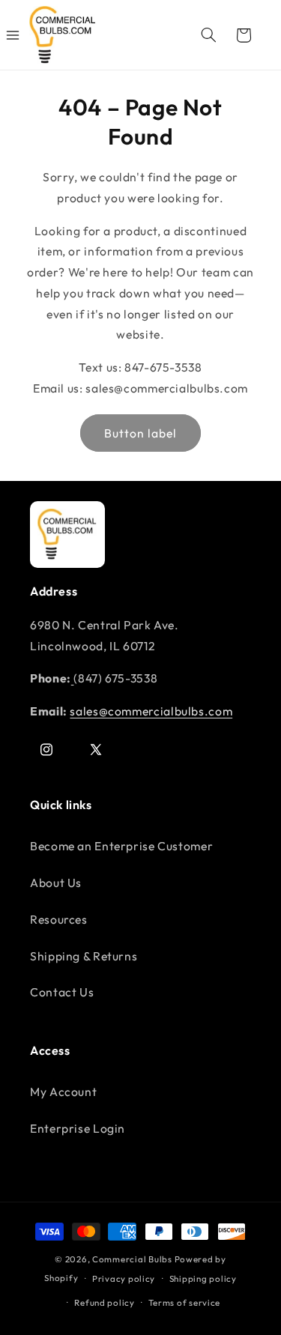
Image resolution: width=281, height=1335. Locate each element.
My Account (63, 1091)
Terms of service (184, 1302)
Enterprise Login (77, 1128)
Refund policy (104, 1302)
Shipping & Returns (83, 955)
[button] (208, 35)
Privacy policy (123, 1278)
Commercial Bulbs (133, 1259)
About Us (56, 882)
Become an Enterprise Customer (121, 845)
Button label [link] (141, 433)
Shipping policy (203, 1278)
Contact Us (62, 991)
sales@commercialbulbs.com (151, 710)
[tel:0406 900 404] (72, 677)
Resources (59, 919)
